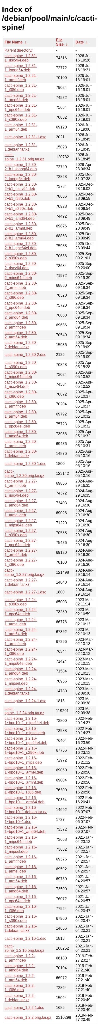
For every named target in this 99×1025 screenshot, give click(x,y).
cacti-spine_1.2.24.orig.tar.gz (24, 711)
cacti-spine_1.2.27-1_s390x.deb (21, 533)
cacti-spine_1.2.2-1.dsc (24, 1008)
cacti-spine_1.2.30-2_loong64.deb (21, 176)
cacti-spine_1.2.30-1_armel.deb (21, 443)
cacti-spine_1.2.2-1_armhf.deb (20, 958)
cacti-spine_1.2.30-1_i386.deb (21, 394)
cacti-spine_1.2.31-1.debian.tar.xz (21, 147)
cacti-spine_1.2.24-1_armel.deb (21, 622)
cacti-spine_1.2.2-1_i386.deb (20, 987)
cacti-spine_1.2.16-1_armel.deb (21, 869)
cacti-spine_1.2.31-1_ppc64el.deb (21, 107)
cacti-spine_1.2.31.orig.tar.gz (24, 157)
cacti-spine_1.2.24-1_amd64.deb (21, 671)
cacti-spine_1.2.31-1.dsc (25, 137)
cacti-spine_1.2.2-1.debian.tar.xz (20, 998)
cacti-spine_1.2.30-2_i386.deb (21, 295)
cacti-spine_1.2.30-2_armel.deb (21, 285)
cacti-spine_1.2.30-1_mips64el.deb (21, 374)
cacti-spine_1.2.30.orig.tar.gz (24, 473)
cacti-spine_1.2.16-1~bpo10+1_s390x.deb (24, 750)
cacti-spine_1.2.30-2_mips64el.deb (21, 275)
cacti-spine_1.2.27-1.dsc (25, 592)
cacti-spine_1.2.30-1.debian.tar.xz (21, 453)
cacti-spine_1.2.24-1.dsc (25, 701)
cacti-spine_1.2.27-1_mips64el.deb (21, 523)
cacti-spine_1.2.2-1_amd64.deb (20, 968)
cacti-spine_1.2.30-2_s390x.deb (21, 256)
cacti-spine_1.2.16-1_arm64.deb (21, 879)
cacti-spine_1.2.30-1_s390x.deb (21, 364)
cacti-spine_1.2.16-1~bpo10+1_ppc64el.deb (26, 740)
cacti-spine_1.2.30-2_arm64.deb (21, 335)
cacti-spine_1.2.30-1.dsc (25, 464)
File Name (14, 42)
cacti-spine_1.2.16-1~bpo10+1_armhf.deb (24, 780)
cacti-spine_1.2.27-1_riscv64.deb (21, 493)
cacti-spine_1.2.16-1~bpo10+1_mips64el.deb (27, 720)
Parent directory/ (18, 50)
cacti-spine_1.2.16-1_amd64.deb (21, 889)
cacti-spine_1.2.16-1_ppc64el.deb (21, 899)
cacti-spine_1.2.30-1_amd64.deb (21, 434)
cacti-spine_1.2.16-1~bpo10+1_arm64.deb (24, 800)
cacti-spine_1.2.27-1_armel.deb (21, 513)
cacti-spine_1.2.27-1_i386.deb (21, 562)
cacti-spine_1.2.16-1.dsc (25, 938)
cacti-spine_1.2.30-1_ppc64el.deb (21, 424)
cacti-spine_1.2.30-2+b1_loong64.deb (21, 167)
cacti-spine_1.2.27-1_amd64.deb (21, 503)
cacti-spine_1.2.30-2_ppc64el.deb (21, 305)
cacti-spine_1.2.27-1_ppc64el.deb (21, 542)
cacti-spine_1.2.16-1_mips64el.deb (21, 839)
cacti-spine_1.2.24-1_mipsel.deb (21, 681)
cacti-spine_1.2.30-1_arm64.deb (21, 414)
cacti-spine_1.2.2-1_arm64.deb (20, 978)
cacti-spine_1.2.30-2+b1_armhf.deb (21, 226)
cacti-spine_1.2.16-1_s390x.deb (21, 918)
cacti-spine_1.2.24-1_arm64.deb (21, 632)
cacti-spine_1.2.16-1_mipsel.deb (21, 849)
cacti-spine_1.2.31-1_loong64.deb (21, 68)
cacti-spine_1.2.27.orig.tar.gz (24, 572)
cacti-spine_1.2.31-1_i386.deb (21, 87)
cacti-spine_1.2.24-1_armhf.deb (21, 641)
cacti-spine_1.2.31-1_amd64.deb (21, 97)
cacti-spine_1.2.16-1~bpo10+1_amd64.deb (25, 829)
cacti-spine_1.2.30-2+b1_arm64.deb (21, 236)
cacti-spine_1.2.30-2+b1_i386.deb (21, 196)
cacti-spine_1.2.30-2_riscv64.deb (21, 266)
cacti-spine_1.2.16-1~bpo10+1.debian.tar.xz (26, 809)
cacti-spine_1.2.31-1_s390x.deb (21, 117)
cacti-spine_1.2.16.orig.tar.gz (24, 948)
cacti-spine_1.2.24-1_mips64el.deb (21, 661)
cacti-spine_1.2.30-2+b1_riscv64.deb (21, 186)
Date (79, 42)
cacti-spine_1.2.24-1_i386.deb (21, 651)
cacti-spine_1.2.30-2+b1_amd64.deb (21, 216)
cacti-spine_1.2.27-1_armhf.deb (21, 483)
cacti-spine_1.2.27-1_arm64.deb (21, 552)
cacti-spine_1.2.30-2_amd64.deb (21, 315)
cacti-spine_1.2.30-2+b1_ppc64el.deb (21, 246)
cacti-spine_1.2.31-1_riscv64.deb (21, 58)
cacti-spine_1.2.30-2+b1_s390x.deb (21, 206)
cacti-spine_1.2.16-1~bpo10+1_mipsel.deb (25, 730)
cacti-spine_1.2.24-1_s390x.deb (21, 602)
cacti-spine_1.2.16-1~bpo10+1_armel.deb (24, 770)
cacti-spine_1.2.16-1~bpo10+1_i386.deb (23, 790)
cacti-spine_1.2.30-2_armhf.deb (21, 325)
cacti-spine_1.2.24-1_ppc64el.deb (21, 612)
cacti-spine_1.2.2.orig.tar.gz (28, 1017)
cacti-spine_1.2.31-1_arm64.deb (21, 127)
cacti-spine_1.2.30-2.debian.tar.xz (21, 345)
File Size (60, 42)
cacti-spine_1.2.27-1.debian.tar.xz (21, 582)
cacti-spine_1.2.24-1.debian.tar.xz (21, 691)
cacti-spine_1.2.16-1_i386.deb (21, 908)
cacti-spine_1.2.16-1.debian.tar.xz (21, 928)
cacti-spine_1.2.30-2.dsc (25, 355)
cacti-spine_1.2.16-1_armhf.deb (21, 859)
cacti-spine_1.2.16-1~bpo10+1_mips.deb (23, 760)
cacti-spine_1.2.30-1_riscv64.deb (21, 384)
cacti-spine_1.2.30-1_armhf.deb (21, 404)
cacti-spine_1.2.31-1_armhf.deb (21, 77)
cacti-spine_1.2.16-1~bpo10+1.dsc (21, 819)
